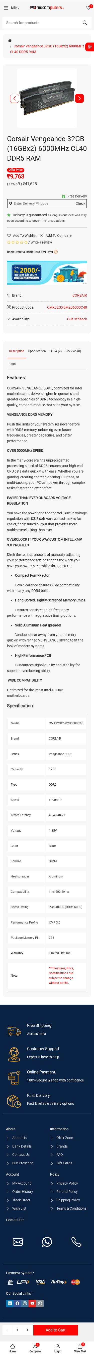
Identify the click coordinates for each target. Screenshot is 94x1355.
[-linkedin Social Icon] (10, 1303)
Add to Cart (55, 1330)
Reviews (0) (73, 351)
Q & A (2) (56, 351)
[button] (79, 98)
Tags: (12, 364)
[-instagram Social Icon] (25, 1303)
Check (80, 203)
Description (16, 351)
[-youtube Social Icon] (32, 1303)
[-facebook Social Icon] (17, 1303)
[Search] (84, 23)
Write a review (41, 242)
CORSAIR (79, 295)
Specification (37, 351)
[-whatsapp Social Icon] (40, 1303)
